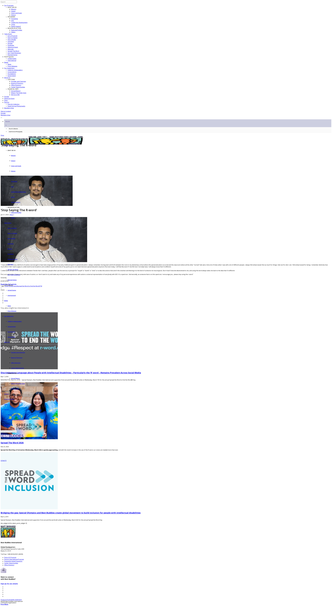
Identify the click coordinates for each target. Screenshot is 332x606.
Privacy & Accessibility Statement (11, 600)
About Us (7, 78)
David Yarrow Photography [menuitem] (15, 131)
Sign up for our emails (9, 584)
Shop (6, 100)
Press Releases (12, 66)
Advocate (10, 49)
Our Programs (8, 5)
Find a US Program (10, 557)
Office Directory (16, 85)
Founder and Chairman (18, 81)
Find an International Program (14, 559)
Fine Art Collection (13, 104)
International (12, 60)
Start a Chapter (13, 38)
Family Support (16, 26)
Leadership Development (19, 22)
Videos (13, 32)
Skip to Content (6, 111)
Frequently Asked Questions (13, 561)
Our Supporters (9, 68)
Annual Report (15, 91)
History (13, 15)
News (9, 64)
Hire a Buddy (12, 40)
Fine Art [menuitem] (7, 123)
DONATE (3, 461)
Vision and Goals (16, 13)
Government (12, 76)
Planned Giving (12, 55)
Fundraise (11, 45)
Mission (13, 9)
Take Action (8, 34)
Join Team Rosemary (14, 53)
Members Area (9, 108)
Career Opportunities (18, 87)
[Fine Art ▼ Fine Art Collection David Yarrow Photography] (166, 117)
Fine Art (6, 102)
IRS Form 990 (15, 95)
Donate (10, 43)
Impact (13, 11)
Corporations (12, 72)
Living (13, 24)
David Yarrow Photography (16, 106)
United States (12, 59)
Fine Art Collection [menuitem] (13, 128)
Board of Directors (17, 83)
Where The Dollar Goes (18, 93)
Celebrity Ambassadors (15, 70)
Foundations (12, 74)
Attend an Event (13, 47)
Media (6, 62)
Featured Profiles (16, 30)
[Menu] (1, 117)
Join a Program (12, 36)
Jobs (12, 21)
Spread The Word (13, 51)
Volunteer (11, 41)
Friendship (14, 19)
